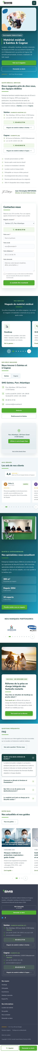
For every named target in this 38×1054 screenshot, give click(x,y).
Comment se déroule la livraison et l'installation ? (19, 781)
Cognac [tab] (15, 376)
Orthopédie (5, 988)
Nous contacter (6, 1015)
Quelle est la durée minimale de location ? (19, 758)
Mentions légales (6, 1030)
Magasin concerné (9, 219)
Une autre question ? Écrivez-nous (14, 747)
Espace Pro (5, 999)
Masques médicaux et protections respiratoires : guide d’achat (14, 855)
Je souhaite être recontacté (19, 283)
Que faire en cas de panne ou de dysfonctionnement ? (19, 790)
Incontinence (5, 992)
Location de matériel (7, 1008)
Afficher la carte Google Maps (19, 441)
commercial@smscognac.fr (13, 963)
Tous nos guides (10, 822)
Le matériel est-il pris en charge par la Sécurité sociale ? (19, 798)
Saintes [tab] (6, 376)
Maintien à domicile (7, 995)
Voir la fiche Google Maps (19, 451)
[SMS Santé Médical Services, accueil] (8, 3)
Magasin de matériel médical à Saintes (18, 127)
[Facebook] (5, 918)
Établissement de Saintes (19, 416)
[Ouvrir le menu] (34, 3)
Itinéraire (19, 410)
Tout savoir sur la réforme (19, 713)
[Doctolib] (2, 918)
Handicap (4, 985)
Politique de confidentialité (19, 1030)
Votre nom (6, 234)
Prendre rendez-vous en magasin (14, 607)
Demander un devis (19, 69)
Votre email (6, 243)
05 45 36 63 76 (20, 145)
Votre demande (7, 259)
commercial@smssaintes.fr (13, 935)
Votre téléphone (8, 251)
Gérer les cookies (6, 1035)
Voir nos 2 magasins (19, 63)
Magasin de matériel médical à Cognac (19, 151)
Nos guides (5, 1011)
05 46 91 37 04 (20, 122)
